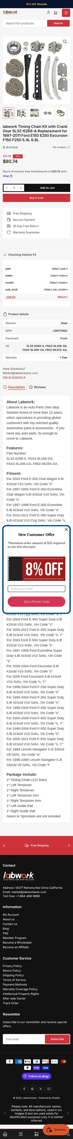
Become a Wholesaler (17, 942)
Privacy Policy (12, 966)
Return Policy (12, 970)
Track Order (11, 1003)
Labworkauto (29, 1097)
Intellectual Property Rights (21, 994)
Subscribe (57, 1039)
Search (58, 23)
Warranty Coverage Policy (20, 989)
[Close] (66, 529)
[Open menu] (66, 13)
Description (16, 387)
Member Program (14, 938)
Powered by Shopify (49, 1097)
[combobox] (36, 23)
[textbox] (43, 268)
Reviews (40, 387)
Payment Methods (15, 984)
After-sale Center (14, 998)
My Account (11, 914)
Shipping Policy (13, 975)
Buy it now (36, 197)
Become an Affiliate (16, 947)
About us (9, 919)
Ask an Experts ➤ (14, 377)
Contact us (10, 924)
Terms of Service (14, 980)
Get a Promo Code (36, 601)
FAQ (5, 933)
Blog (6, 928)
